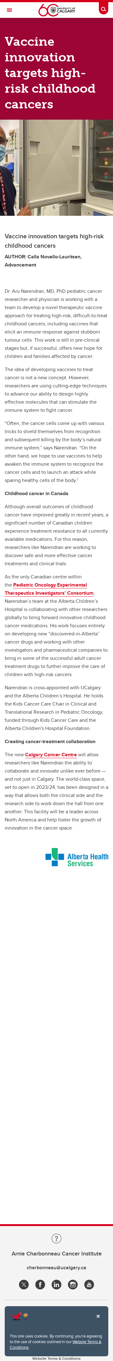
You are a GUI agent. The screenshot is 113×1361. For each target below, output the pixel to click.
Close (98, 1320)
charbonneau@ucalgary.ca (56, 1267)
